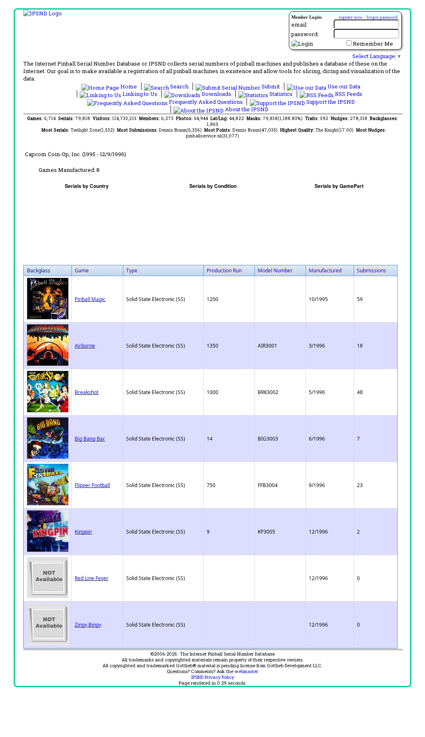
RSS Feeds (348, 94)
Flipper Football (92, 485)
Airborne (85, 345)
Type (131, 270)
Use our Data (343, 86)
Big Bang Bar (90, 438)
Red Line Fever (91, 578)
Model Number (275, 270)
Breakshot (86, 392)
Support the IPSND (330, 101)
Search (179, 86)
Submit (270, 86)
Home (128, 86)
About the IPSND (246, 109)
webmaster (246, 671)
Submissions (371, 270)
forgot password (382, 17)
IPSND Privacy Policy (212, 677)
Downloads (216, 94)
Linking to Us (140, 94)
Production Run (224, 270)
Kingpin (83, 531)
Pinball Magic (90, 299)
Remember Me (373, 43)
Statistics (281, 94)
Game (82, 270)
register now (350, 17)
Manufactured (325, 270)
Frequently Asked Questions (206, 101)
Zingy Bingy (88, 624)
